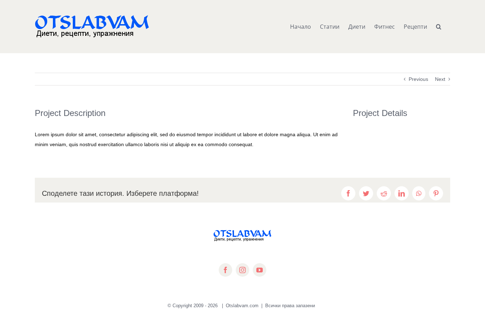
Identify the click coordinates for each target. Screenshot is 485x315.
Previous (418, 79)
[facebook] (225, 270)
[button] (438, 26)
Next (440, 79)
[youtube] (259, 270)
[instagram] (242, 270)
